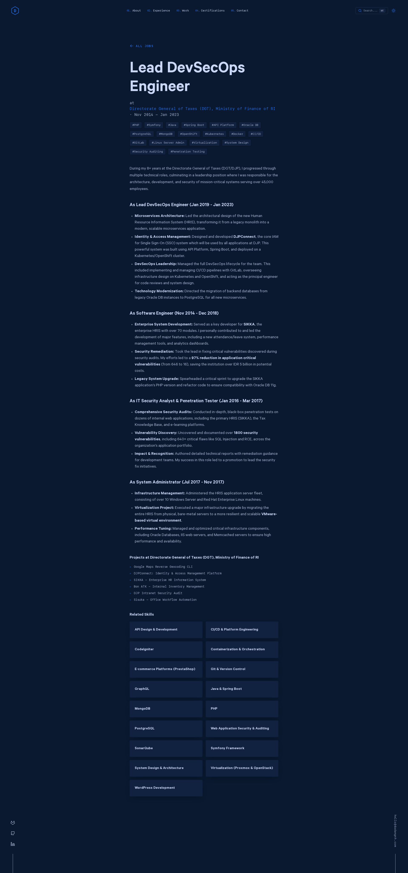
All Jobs (144, 46)
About (136, 10)
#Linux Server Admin (168, 142)
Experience (161, 10)
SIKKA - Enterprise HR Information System (170, 580)
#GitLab (138, 142)
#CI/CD (256, 134)
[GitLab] (12, 823)
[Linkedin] (12, 844)
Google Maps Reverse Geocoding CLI (163, 566)
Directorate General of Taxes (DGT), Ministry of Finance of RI (202, 108)
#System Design (236, 142)
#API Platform (223, 125)
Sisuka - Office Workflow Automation (165, 599)
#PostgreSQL (141, 134)
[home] (15, 10)
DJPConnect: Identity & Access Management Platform (178, 573)
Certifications (213, 10)
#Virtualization (204, 142)
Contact (242, 10)
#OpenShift (188, 134)
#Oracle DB (250, 125)
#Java (172, 125)
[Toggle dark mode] (393, 10)
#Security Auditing (147, 151)
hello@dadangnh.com (395, 831)
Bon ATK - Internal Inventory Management (169, 586)
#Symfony (154, 125)
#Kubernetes (214, 134)
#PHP (135, 125)
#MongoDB (166, 134)
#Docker (237, 134)
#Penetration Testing (188, 151)
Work (185, 10)
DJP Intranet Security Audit (158, 593)
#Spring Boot (194, 125)
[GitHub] (12, 833)
